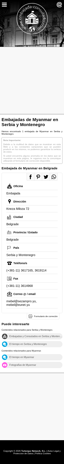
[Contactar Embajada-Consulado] (59, 5)
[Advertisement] (32, 80)
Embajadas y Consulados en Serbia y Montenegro (35, 336)
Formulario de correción (46, 316)
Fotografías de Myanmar (22, 365)
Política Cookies (43, 453)
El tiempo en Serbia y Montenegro (28, 344)
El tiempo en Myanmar (21, 357)
